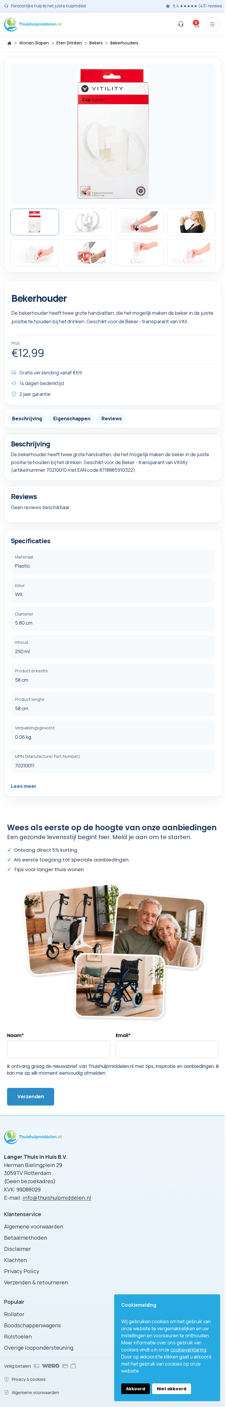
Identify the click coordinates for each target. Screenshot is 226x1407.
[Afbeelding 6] (87, 252)
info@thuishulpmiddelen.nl (57, 1197)
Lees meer (23, 786)
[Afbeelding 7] (139, 252)
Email (123, 1035)
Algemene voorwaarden (33, 1226)
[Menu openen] (212, 24)
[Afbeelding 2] (87, 222)
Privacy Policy (21, 1271)
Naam (15, 1035)
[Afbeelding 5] (34, 252)
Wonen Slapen (34, 43)
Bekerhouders (124, 43)
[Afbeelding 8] (191, 252)
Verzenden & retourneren (36, 1282)
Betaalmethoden (25, 1237)
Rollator (14, 1314)
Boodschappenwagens (32, 1325)
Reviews (112, 418)
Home (9, 43)
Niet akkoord (171, 1389)
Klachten (15, 1259)
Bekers (96, 43)
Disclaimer (17, 1248)
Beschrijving (27, 418)
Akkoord (135, 1389)
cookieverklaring (188, 1349)
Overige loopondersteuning (38, 1347)
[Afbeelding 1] (34, 222)
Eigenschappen (71, 418)
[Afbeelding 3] (139, 222)
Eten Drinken (69, 43)
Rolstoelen (18, 1336)
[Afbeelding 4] (191, 222)
